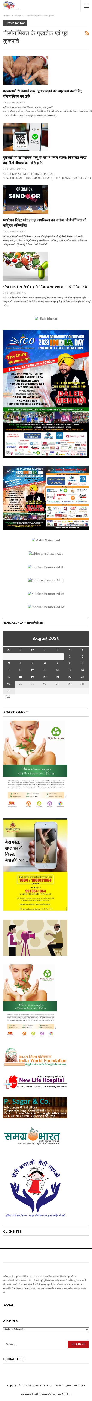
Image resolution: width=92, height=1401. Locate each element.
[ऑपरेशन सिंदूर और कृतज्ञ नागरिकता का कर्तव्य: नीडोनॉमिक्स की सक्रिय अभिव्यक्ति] (25, 199)
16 (82, 670)
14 (57, 670)
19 (32, 677)
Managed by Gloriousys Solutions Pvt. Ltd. (46, 1394)
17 (8, 677)
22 (69, 677)
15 (69, 670)
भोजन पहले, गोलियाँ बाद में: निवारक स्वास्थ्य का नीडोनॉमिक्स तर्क (45, 287)
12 (32, 670)
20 (45, 677)
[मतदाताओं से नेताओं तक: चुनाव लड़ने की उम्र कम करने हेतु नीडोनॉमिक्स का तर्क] (25, 70)
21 (57, 677)
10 (8, 670)
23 (82, 677)
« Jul (6, 696)
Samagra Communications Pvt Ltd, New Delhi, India (56, 1385)
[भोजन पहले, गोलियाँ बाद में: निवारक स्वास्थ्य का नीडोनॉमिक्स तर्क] (25, 266)
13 (44, 670)
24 (8, 684)
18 (20, 677)
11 (20, 670)
